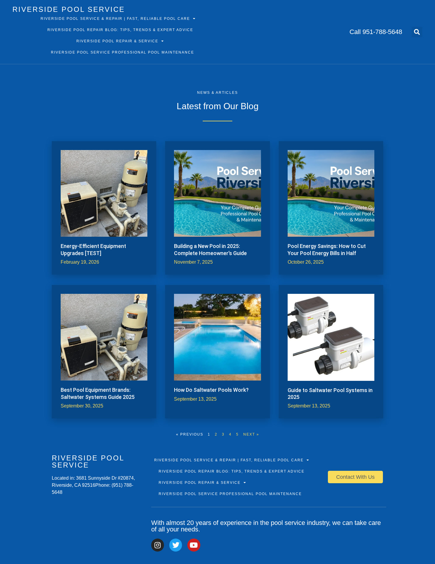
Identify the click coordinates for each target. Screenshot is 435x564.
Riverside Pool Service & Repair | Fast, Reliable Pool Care (115, 19)
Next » (251, 434)
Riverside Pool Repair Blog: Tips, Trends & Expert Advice (120, 30)
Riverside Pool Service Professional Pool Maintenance (122, 52)
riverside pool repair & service (117, 41)
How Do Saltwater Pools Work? (211, 390)
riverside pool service (68, 9)
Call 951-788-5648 (375, 32)
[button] (417, 32)
